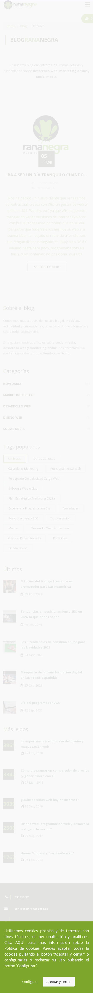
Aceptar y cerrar (58, 981)
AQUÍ (19, 942)
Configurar (30, 981)
